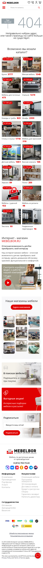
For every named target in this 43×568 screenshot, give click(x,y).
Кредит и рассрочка (30, 489)
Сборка (25, 491)
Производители (9, 479)
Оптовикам (7, 505)
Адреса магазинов (21, 307)
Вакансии (6, 510)
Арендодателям (9, 508)
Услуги (5, 484)
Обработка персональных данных (21, 533)
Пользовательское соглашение (21, 536)
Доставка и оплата (30, 486)
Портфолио (7, 482)
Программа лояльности (27, 480)
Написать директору (31, 496)
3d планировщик (29, 484)
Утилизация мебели (30, 477)
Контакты (6, 487)
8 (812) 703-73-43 (22, 463)
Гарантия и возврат (30, 494)
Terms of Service (19, 558)
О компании (7, 477)
